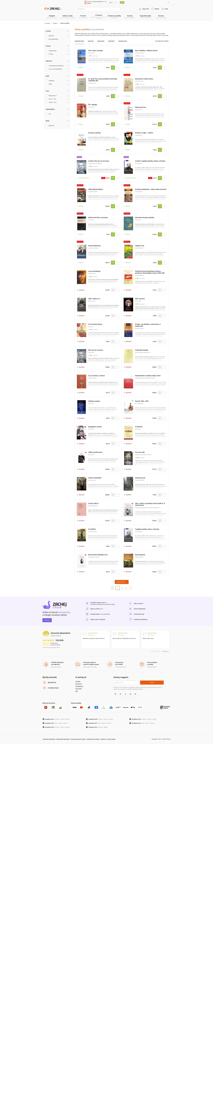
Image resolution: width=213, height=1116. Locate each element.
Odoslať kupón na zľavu (106, 579)
